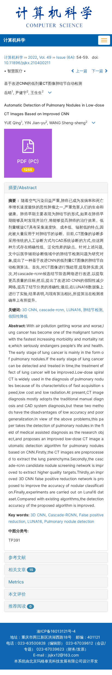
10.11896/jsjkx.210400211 (27, 62)
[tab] (56, 188)
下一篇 (98, 70)
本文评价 (17, 594)
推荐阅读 (20, 606)
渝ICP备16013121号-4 (56, 631)
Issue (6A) (65, 57)
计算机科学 (14, 40)
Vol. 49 (45, 57)
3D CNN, (30, 309)
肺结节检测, (93, 309)
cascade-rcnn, (52, 309)
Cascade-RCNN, (63, 514)
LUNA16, (74, 309)
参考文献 (17, 557)
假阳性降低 (17, 316)
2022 (32, 57)
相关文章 (20, 569)
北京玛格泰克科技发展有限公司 (56, 661)
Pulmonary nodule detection (69, 521)
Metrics (16, 582)
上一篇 (81, 70)
